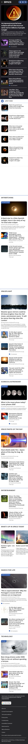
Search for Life (6, 574)
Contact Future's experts (7, 711)
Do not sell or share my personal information (11, 735)
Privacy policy (5, 717)
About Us (4, 708)
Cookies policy (5, 720)
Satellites (4, 296)
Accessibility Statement (7, 723)
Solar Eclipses (5, 202)
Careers (3, 732)
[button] (25, 2)
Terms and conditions (6, 714)
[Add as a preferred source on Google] (6, 703)
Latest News (9, 101)
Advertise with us (5, 726)
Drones (4, 641)
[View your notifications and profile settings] (23, 2)
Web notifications (6, 729)
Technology (5, 434)
